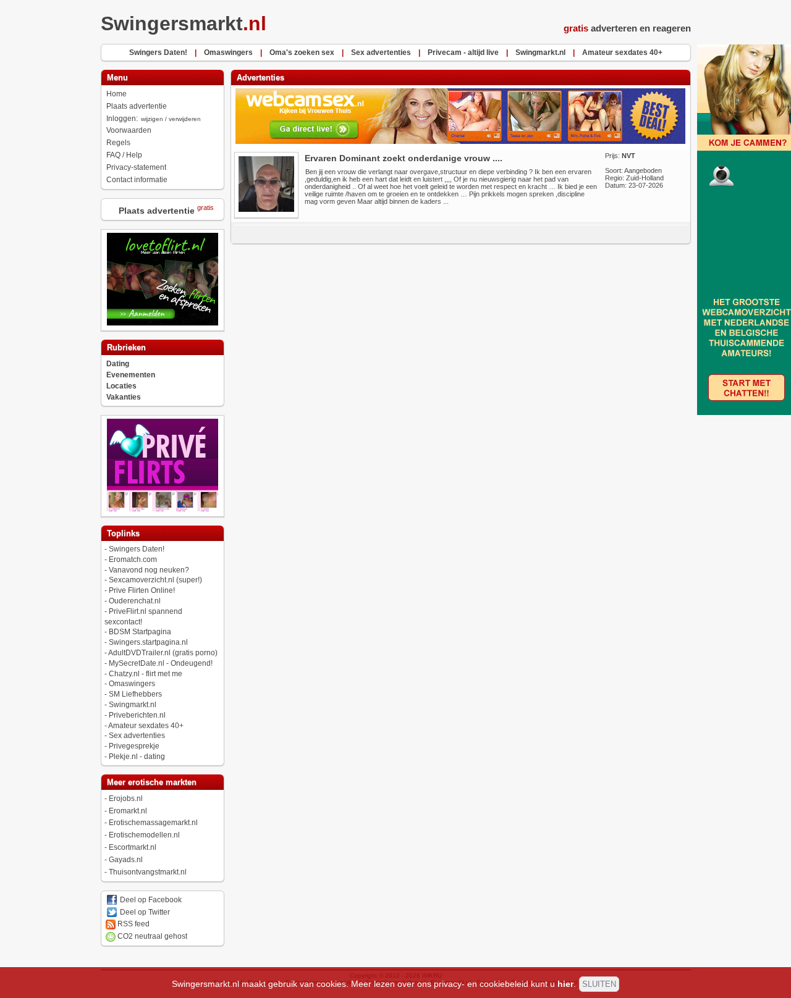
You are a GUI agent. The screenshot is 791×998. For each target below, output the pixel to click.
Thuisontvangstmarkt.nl (148, 872)
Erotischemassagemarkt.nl (153, 822)
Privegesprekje (134, 746)
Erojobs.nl (126, 798)
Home (116, 94)
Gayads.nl (126, 859)
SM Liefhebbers (135, 694)
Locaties (121, 386)
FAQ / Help (124, 155)
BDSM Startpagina (140, 631)
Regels (118, 142)
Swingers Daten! (136, 549)
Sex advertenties (137, 735)
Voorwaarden (128, 130)
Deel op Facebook (150, 899)
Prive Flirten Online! (142, 590)
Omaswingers (132, 683)
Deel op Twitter (144, 912)
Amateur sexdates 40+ (146, 725)
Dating (117, 363)
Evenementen (130, 375)
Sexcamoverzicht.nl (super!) (155, 580)
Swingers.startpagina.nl (148, 642)
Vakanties (123, 397)
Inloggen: (153, 118)
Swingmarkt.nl (132, 704)
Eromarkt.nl (128, 811)
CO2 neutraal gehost (151, 936)
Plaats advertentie (136, 106)
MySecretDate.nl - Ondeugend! (161, 663)
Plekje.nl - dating (137, 756)
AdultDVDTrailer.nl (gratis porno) (163, 652)
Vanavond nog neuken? (149, 570)
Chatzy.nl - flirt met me (145, 673)
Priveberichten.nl (137, 715)
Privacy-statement (136, 167)
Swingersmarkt (183, 23)
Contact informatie (136, 179)
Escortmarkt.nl (132, 847)
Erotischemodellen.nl (144, 835)
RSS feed (133, 924)
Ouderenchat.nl (135, 601)
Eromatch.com (133, 559)
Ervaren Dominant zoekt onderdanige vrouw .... (403, 158)
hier (565, 984)
